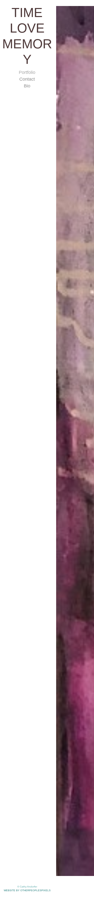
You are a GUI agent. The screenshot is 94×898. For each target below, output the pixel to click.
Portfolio (27, 56)
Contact (27, 63)
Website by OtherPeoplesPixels (27, 890)
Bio (27, 70)
